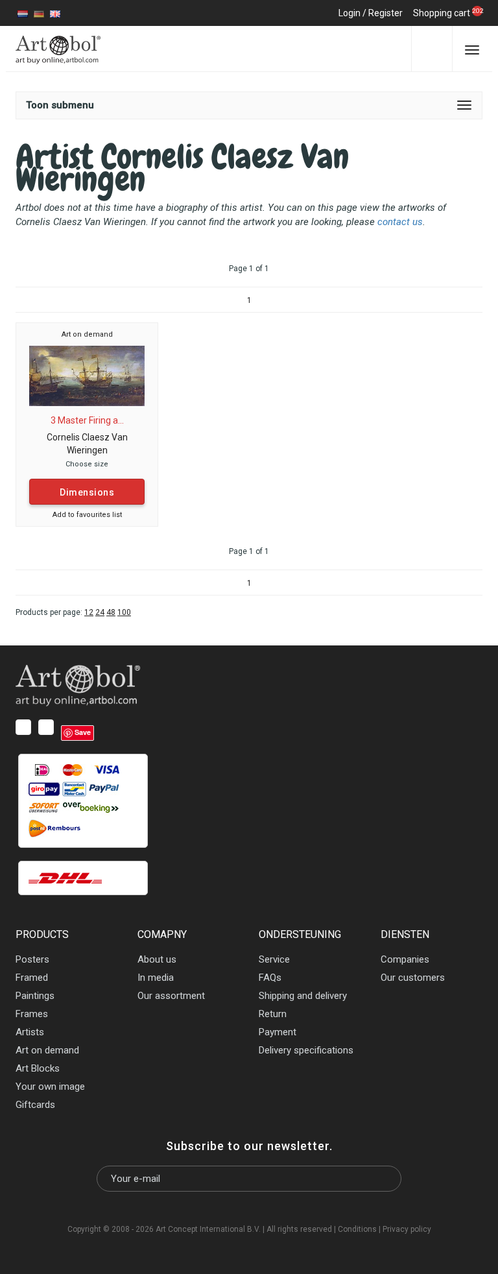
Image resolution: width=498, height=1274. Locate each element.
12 (88, 612)
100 (124, 612)
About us (156, 959)
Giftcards (35, 1105)
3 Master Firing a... (87, 420)
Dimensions (87, 492)
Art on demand (87, 334)
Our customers (413, 977)
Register (385, 13)
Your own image (50, 1086)
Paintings (35, 996)
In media (155, 977)
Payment (277, 1032)
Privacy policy (407, 1229)
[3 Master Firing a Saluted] (87, 375)
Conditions (357, 1229)
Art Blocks (38, 1068)
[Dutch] (23, 13)
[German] (39, 13)
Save (83, 732)
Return (273, 1014)
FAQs (270, 977)
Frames (32, 1014)
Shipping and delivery (303, 996)
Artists (30, 1032)
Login (349, 13)
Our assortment (171, 996)
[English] (55, 13)
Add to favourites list (87, 515)
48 (110, 612)
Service (274, 959)
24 (99, 612)
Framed (32, 977)
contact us (400, 222)
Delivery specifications (306, 1050)
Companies (405, 959)
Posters (32, 959)
